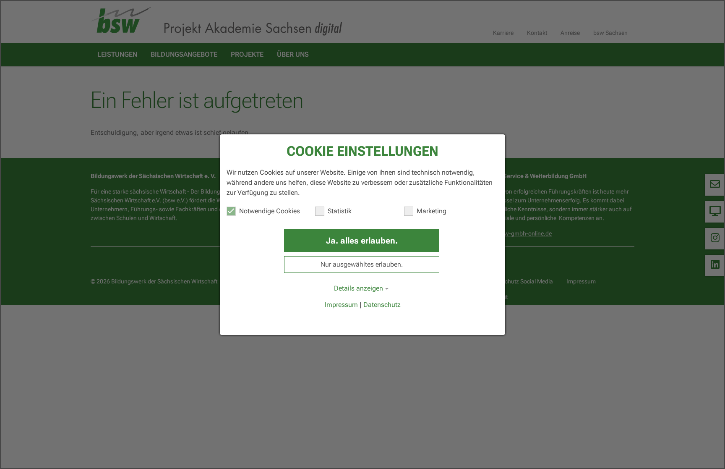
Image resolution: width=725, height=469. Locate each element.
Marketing (431, 211)
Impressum (341, 305)
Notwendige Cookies (269, 211)
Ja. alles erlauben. (362, 241)
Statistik (340, 211)
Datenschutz (382, 305)
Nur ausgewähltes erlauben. (362, 264)
